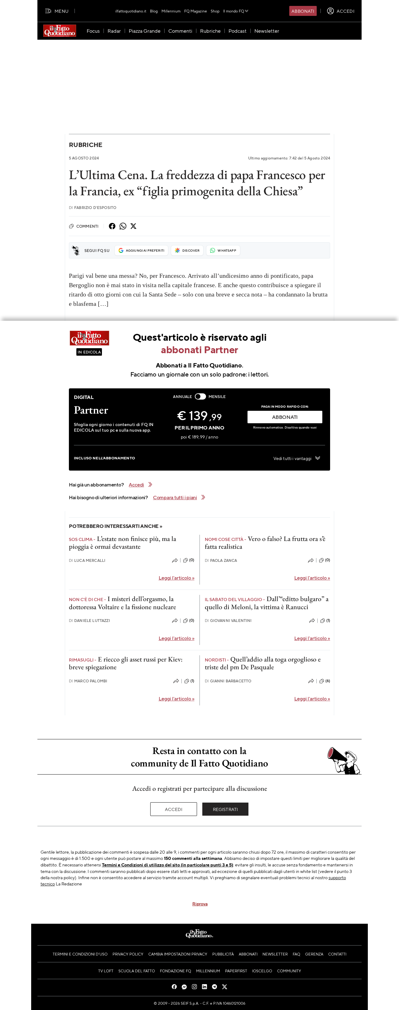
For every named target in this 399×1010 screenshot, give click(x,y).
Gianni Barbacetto (228, 681)
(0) (191, 560)
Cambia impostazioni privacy (177, 953)
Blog (154, 11)
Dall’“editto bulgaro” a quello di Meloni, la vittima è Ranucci (267, 602)
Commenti (87, 226)
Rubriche (85, 145)
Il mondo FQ (233, 10)
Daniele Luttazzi (89, 620)
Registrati (225, 809)
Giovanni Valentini (228, 620)
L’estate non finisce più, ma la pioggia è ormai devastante (122, 542)
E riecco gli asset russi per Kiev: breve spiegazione (126, 663)
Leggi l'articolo (177, 577)
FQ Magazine (195, 11)
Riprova (200, 903)
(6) (327, 681)
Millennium (170, 11)
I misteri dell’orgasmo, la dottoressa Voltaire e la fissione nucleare (122, 602)
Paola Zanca (221, 560)
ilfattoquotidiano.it (130, 11)
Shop (215, 11)
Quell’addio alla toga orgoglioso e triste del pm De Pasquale (263, 663)
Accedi (174, 809)
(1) (328, 620)
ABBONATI (285, 417)
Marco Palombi (88, 681)
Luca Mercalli (87, 560)
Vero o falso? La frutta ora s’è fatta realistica (265, 542)
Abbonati (302, 11)
